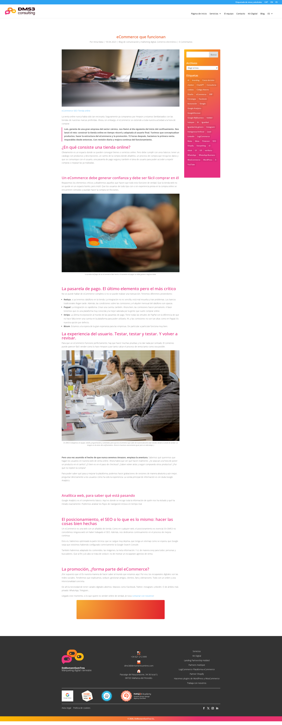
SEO (76, 110)
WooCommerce (194, 160)
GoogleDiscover (194, 113)
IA (198, 122)
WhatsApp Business (207, 155)
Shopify (191, 145)
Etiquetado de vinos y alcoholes (249, 2)
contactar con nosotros (142, 595)
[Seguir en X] (208, 708)
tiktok (190, 150)
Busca (213, 54)
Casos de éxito (208, 80)
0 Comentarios (185, 41)
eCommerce (67, 110)
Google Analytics (194, 108)
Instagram (210, 127)
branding (195, 80)
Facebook (203, 99)
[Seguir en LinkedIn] (217, 708)
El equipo (228, 13)
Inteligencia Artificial (196, 131)
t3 (209, 145)
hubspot (191, 122)
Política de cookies (81, 707)
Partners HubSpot (197, 665)
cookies (191, 89)
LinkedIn (191, 136)
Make (190, 141)
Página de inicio (199, 13)
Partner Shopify (197, 673)
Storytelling (201, 145)
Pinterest (206, 141)
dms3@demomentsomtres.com (138, 665)
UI (196, 150)
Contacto (240, 13)
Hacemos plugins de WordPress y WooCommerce (197, 678)
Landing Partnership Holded (196, 660)
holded (209, 117)
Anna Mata (98, 41)
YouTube (191, 164)
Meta (197, 141)
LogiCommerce (203, 136)
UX (201, 150)
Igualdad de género (195, 127)
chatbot (191, 85)
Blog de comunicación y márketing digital (137, 41)
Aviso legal (66, 707)
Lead (209, 131)
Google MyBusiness (196, 117)
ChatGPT (200, 85)
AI (188, 80)
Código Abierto (203, 89)
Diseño (190, 94)
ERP (210, 94)
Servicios (214, 13)
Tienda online (84, 110)
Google (203, 103)
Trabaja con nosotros (196, 683)
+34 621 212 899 (139, 656)
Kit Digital (252, 13)
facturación (192, 103)
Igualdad (205, 122)
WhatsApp (192, 155)
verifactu (208, 150)
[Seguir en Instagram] (213, 708)
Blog (262, 13)
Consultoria (211, 85)
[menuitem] (266, 2)
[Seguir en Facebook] (204, 708)
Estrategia (192, 99)
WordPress (207, 160)
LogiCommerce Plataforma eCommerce (197, 669)
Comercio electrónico (167, 41)
